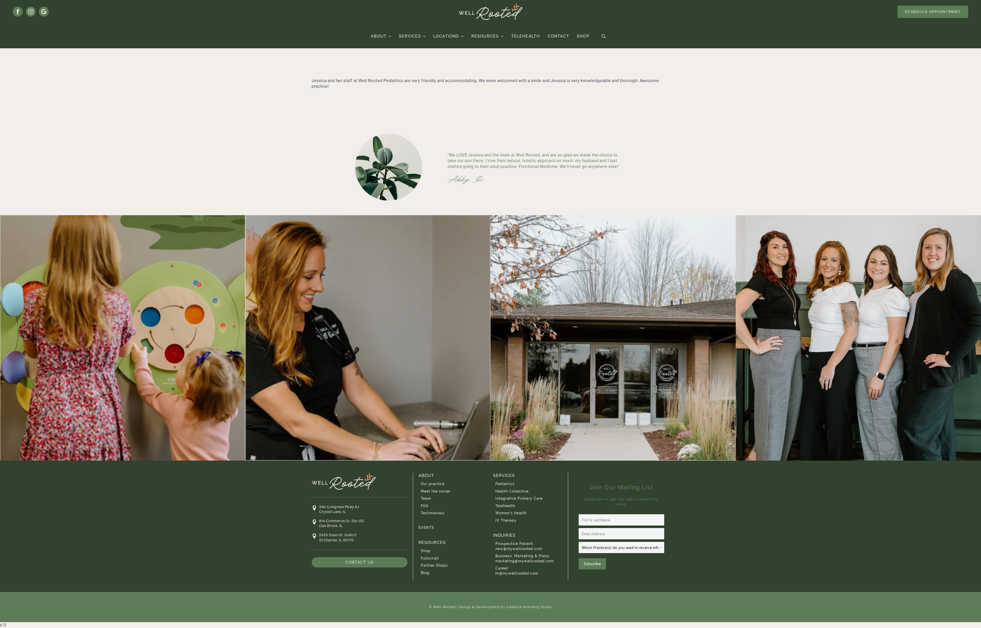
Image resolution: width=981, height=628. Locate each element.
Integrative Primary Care (519, 498)
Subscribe (592, 564)
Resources (485, 36)
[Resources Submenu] (502, 36)
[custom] (44, 12)
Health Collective (512, 491)
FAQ (424, 506)
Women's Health (511, 513)
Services (410, 36)
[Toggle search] (603, 36)
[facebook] (18, 12)
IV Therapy (506, 520)
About (379, 36)
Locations (446, 36)
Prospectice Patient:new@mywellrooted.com (518, 546)
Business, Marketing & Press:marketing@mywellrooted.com (524, 558)
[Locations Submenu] (462, 36)
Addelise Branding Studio (529, 607)
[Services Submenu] (424, 36)
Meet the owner (436, 491)
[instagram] (31, 12)
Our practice (433, 484)
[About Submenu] (390, 36)
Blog (425, 573)
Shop (583, 36)
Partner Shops (434, 565)
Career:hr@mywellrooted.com (516, 570)
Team (426, 498)
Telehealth (525, 36)
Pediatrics (505, 484)
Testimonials (433, 513)
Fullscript (430, 558)
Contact (558, 36)
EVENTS (426, 528)
